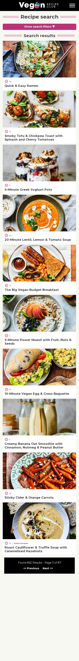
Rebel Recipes (21, 543)
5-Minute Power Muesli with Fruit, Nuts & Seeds (38, 341)
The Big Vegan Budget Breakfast (32, 289)
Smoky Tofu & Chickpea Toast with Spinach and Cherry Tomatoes (34, 137)
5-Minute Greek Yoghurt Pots (28, 189)
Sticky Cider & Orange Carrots (29, 497)
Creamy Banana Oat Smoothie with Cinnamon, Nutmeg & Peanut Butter (34, 445)
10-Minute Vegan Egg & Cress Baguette (37, 393)
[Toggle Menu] (72, 5)
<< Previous (31, 568)
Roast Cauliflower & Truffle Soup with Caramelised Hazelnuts (36, 549)
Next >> (48, 568)
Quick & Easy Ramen (21, 86)
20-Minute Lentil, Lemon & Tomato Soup (38, 239)
